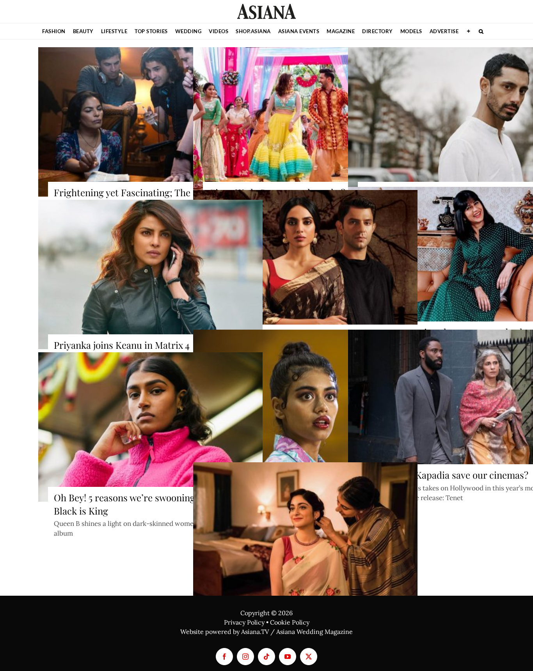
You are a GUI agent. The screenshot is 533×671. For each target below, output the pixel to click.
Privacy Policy (244, 622)
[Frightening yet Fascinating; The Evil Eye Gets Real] (150, 122)
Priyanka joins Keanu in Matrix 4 (122, 345)
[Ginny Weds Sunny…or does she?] (305, 122)
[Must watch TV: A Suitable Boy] (305, 537)
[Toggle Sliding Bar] (468, 31)
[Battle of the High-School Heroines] (305, 404)
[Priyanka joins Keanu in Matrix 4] (150, 275)
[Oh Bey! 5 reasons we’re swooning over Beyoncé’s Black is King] (150, 427)
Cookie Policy (289, 622)
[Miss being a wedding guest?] (305, 265)
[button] (481, 31)
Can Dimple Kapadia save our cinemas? (446, 475)
